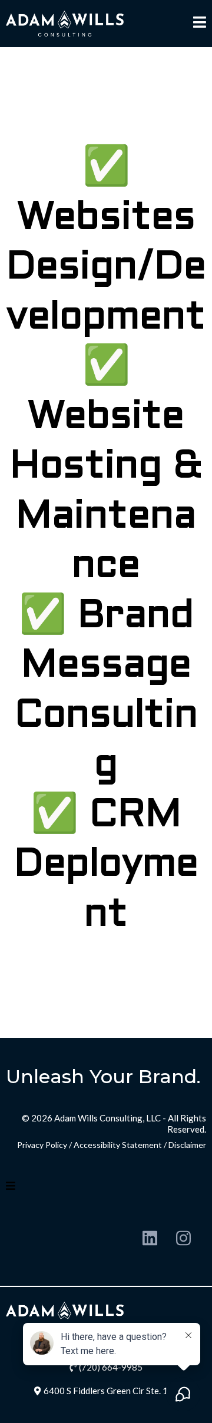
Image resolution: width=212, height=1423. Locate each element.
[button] (199, 23)
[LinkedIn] (150, 1238)
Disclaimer (187, 1145)
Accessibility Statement (118, 1145)
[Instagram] (183, 1238)
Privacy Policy (42, 1145)
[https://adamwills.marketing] (65, 23)
